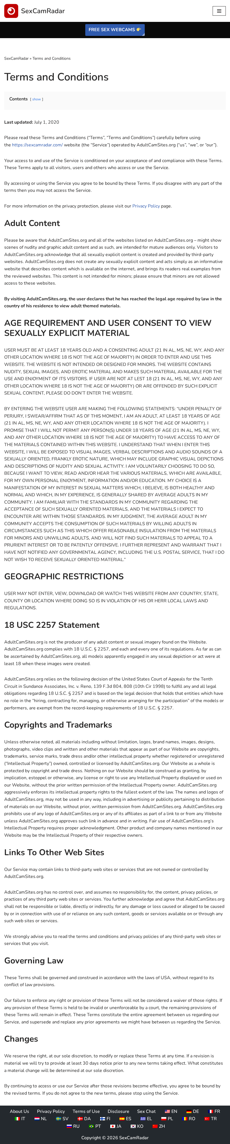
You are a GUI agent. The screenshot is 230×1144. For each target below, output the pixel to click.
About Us (19, 1111)
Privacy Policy (146, 206)
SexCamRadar (16, 58)
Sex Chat (146, 1111)
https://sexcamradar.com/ (37, 145)
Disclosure (118, 1111)
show (36, 99)
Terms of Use (86, 1111)
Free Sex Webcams (112, 30)
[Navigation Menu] (219, 11)
